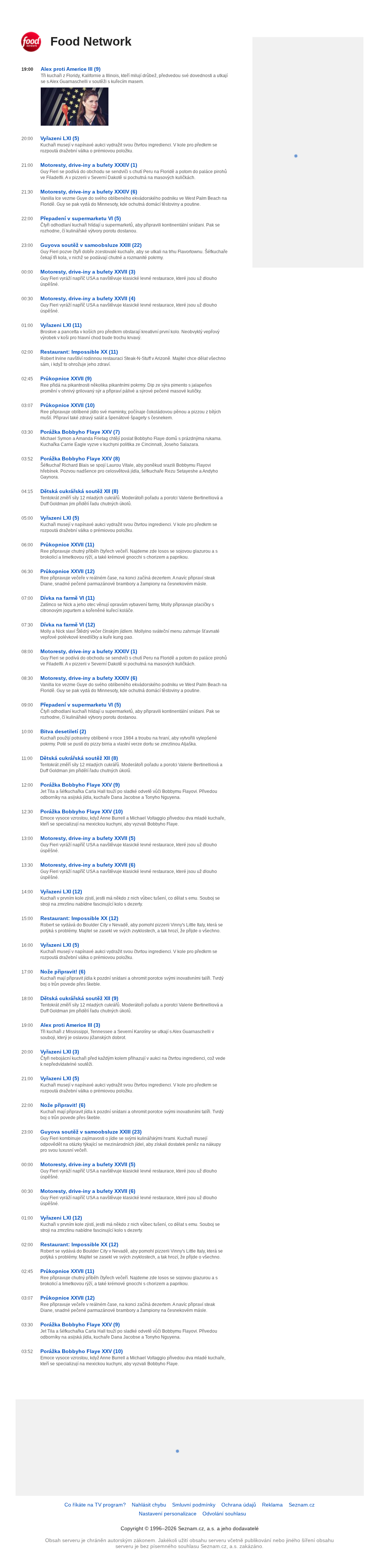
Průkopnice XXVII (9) (66, 378)
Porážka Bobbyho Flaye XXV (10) (81, 811)
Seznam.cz (302, 1505)
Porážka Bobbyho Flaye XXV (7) (80, 432)
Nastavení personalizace (168, 1514)
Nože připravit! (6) (62, 972)
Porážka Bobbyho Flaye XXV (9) (80, 785)
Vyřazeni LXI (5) (59, 138)
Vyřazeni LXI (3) (59, 1052)
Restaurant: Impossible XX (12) (79, 918)
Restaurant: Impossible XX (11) (79, 352)
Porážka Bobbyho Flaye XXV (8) (80, 459)
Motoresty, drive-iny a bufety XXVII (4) (87, 298)
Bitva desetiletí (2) (63, 731)
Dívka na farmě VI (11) (67, 598)
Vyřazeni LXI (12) (61, 891)
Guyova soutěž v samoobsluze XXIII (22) (91, 245)
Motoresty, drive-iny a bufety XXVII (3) (87, 272)
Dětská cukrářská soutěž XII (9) (79, 998)
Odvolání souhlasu (224, 1514)
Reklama (272, 1505)
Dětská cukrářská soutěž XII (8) (79, 491)
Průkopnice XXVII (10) (67, 405)
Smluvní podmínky (193, 1505)
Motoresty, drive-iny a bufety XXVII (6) (87, 865)
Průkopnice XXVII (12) (67, 571)
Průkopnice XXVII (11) (67, 545)
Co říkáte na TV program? (95, 1505)
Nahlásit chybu (149, 1505)
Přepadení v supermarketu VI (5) (80, 218)
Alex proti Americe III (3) (70, 1025)
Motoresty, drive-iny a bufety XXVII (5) (87, 838)
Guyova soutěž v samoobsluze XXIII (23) (91, 1132)
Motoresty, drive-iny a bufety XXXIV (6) (88, 192)
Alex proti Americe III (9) (71, 69)
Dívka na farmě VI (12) (67, 625)
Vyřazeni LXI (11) (61, 325)
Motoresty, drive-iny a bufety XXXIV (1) (88, 165)
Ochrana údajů (238, 1505)
